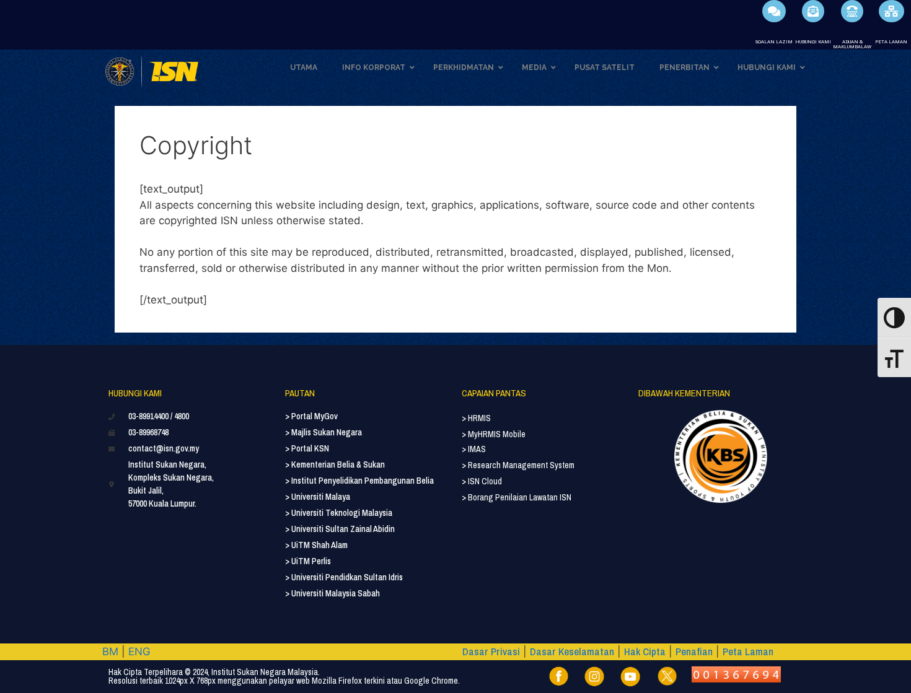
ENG (139, 651)
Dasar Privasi (491, 651)
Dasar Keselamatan (572, 651)
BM (110, 651)
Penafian (694, 651)
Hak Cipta (645, 651)
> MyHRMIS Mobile (494, 434)
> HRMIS (476, 418)
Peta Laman (748, 651)
